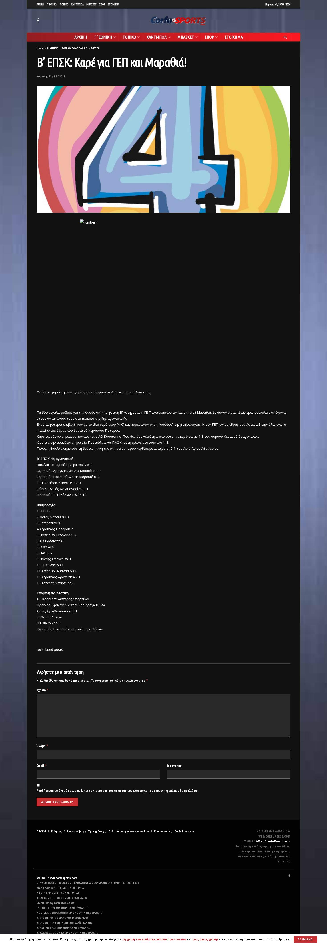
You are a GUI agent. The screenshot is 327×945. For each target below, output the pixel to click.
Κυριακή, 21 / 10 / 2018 (51, 76)
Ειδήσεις (56, 831)
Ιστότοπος (174, 766)
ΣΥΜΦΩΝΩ (305, 939)
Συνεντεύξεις (75, 831)
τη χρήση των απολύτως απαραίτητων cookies (154, 939)
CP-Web (42, 831)
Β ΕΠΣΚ (95, 48)
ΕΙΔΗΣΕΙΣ (52, 48)
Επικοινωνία (162, 831)
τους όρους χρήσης (205, 939)
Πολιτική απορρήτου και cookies (129, 831)
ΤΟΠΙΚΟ (64, 4)
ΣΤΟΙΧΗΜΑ (113, 4)
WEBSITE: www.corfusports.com (57, 878)
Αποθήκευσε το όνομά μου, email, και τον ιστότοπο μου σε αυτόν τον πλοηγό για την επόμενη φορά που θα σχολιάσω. (117, 790)
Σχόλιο (43, 690)
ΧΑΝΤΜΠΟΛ (77, 4)
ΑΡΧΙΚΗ (40, 4)
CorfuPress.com (184, 831)
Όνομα (42, 746)
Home (40, 48)
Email (42, 766)
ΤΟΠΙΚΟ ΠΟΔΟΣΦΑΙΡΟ (74, 48)
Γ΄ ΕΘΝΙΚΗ (52, 4)
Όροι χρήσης (96, 831)
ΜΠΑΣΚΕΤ (91, 4)
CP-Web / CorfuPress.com (271, 841)
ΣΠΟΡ (102, 4)
